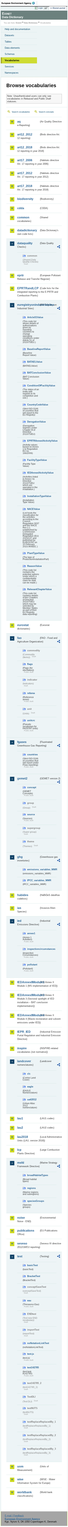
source (31, 814)
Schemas (10, 54)
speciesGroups (33, 1201)
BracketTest (33, 1276)
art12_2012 (24, 134)
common (23, 217)
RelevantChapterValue (33, 589)
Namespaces (11, 72)
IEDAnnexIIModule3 (28, 995)
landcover (24, 1061)
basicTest (32, 1265)
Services (9, 66)
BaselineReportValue (33, 349)
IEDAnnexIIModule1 (28, 982)
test (19, 1256)
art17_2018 (24, 186)
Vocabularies (12, 60)
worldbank (24, 1492)
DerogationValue (33, 421)
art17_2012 (24, 173)
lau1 (20, 1118)
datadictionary (27, 230)
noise (21, 1217)
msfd (20, 1162)
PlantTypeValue (33, 553)
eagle (30, 1086)
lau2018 (22, 1136)
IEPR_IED (24, 1031)
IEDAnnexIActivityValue (33, 472)
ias (19, 907)
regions (31, 1188)
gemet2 (22, 778)
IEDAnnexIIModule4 (28, 1015)
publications (25, 1230)
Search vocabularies (21, 112)
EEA (19, 3)
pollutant (32, 964)
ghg (20, 856)
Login (40, 8)
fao (19, 637)
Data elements (12, 47)
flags (30, 664)
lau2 (20, 1127)
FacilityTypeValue (33, 460)
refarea (31, 693)
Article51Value (33, 317)
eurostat (23, 625)
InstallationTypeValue (33, 496)
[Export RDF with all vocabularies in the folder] (58, 247)
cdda (20, 208)
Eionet (18, 23)
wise (20, 1479)
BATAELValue (33, 361)
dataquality (24, 243)
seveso (22, 1243)
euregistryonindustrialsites (28, 304)
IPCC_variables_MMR (33, 880)
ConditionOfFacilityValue (33, 385)
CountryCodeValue (33, 404)
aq (19, 121)
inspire (22, 1048)
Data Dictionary (31, 23)
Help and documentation (17, 29)
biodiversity (25, 198)
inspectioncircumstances (33, 949)
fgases (21, 742)
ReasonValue (33, 566)
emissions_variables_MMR (33, 869)
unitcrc (31, 720)
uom (20, 1466)
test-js (30, 1354)
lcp (19, 1149)
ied (19, 920)
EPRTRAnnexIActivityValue (33, 440)
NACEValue (33, 509)
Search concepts (46, 112)
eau (29, 1300)
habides (22, 895)
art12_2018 (24, 147)
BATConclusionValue (33, 372)
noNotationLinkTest (33, 1343)
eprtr (20, 275)
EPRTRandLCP (28, 288)
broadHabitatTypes (33, 1175)
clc (28, 1073)
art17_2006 (24, 160)
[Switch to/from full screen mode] (47, 8)
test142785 (33, 1367)
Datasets (9, 35)
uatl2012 (31, 1099)
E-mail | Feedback (14, 1515)
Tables (8, 41)
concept (31, 787)
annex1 (31, 933)
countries (32, 754)
